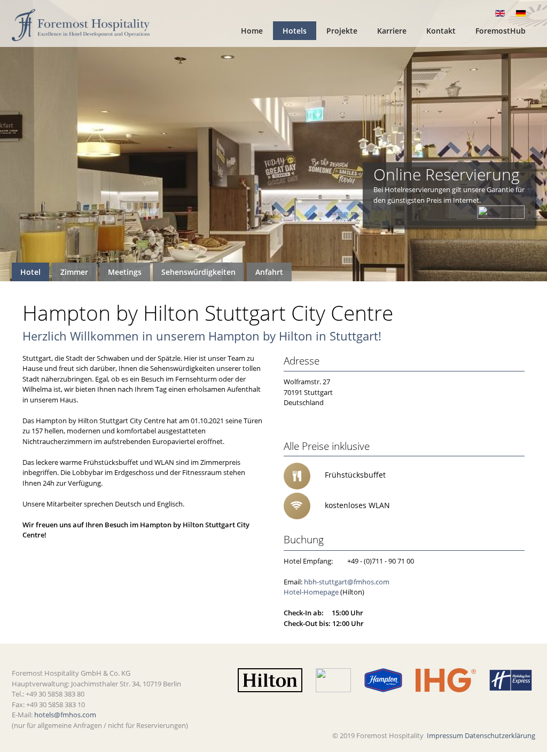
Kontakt (441, 31)
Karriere (392, 31)
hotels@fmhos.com (65, 714)
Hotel (30, 272)
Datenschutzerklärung (500, 735)
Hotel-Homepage (311, 592)
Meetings (125, 272)
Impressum (445, 735)
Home (252, 31)
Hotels (295, 31)
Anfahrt (269, 272)
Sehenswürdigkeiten (198, 272)
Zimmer (74, 272)
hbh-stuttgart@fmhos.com (346, 582)
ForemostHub (500, 31)
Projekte (341, 31)
